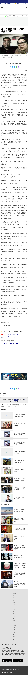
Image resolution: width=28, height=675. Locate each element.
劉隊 (7, 405)
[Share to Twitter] (12, 67)
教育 (14, 632)
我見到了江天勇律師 (15, 405)
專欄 (14, 609)
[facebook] (6, 644)
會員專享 (8, 16)
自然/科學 (14, 625)
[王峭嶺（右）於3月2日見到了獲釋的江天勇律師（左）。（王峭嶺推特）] (14, 44)
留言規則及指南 (2, 395)
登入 (16, 399)
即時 (13, 16)
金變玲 (8, 406)
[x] (12, 644)
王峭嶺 (3, 406)
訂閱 (25, 399)
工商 (14, 639)
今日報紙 (14, 593)
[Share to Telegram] (14, 67)
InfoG (14, 607)
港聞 (21, 16)
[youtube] (15, 644)
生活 (14, 618)
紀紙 (14, 627)
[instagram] (3, 644)
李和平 (24, 405)
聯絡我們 (10, 668)
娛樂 (14, 634)
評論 (14, 613)
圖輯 (14, 636)
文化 (14, 623)
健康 (14, 620)
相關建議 (4, 668)
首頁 (2, 16)
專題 (14, 611)
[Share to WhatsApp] (16, 67)
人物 (14, 616)
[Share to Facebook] (10, 67)
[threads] (9, 644)
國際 (14, 602)
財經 (14, 604)
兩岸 (25, 16)
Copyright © (4, 669)
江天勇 (14, 406)
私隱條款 (22, 668)
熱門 (17, 16)
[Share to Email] (18, 67)
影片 (14, 595)
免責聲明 (16, 668)
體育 (14, 630)
